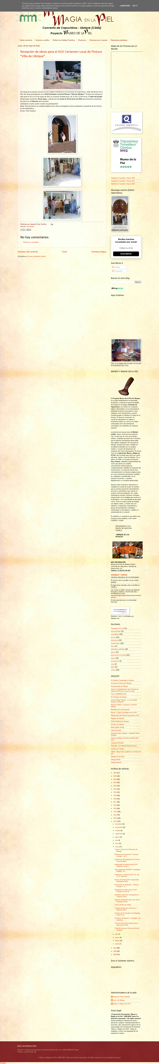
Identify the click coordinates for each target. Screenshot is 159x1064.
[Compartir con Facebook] (28, 230)
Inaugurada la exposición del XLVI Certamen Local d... (126, 865)
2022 (115, 786)
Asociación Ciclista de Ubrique (121, 683)
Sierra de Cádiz (116, 730)
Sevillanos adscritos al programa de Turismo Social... (127, 895)
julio (116, 840)
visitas (113, 670)
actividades (30, 226)
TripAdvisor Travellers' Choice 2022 (123, 178)
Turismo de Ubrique (117, 749)
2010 (115, 948)
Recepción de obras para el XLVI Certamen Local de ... (126, 890)
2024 (115, 779)
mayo (117, 847)
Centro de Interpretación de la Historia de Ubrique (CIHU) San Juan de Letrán (125, 690)
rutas (112, 664)
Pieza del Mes (116, 631)
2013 (115, 815)
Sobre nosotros (26, 40)
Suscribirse (126, 254)
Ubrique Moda (115, 759)
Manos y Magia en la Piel (121, 1004)
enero (117, 944)
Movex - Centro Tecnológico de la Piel (124, 712)
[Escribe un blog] (23, 230)
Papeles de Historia (117, 718)
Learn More (125, 6)
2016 (115, 805)
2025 (115, 776)
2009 (115, 951)
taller (112, 667)
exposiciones (115, 643)
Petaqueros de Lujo (117, 628)
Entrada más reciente (28, 252)
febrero (117, 940)
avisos (113, 637)
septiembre (119, 834)
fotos (112, 646)
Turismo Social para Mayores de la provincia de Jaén (126, 924)
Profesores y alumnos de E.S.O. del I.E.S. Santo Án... (127, 875)
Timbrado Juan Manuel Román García (124, 746)
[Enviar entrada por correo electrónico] (51, 224)
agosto (117, 837)
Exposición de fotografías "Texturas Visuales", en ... (127, 885)
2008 (115, 954)
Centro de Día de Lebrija (123, 905)
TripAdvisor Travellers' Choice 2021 (123, 181)
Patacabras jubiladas (119, 40)
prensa (113, 658)
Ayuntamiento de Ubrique (119, 686)
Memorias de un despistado (120, 709)
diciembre (118, 824)
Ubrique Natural (116, 762)
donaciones (115, 640)
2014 (115, 811)
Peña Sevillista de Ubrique (120, 721)
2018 (115, 799)
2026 (115, 773)
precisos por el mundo (118, 655)
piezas (113, 652)
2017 (115, 802)
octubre (118, 830)
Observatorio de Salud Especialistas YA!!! (125, 715)
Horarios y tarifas (42, 40)
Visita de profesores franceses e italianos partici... (126, 909)
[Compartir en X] (26, 230)
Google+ (3, 1063)
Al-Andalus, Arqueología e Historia (122, 680)
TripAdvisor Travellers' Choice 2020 (123, 184)
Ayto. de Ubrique (119, 1000)
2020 (115, 792)
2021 (115, 789)
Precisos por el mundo (98, 40)
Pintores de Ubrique (117, 724)
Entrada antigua (98, 252)
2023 (115, 782)
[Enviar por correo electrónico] (21, 230)
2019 (115, 795)
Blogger (117, 1057)
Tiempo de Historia (117, 743)
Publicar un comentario (31, 242)
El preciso (82, 40)
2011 (115, 821)
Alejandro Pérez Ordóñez (121, 997)
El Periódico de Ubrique (119, 697)
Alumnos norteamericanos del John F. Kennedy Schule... (127, 900)
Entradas (117, 267)
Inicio (64, 252)
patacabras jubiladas (118, 649)
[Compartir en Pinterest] (30, 230)
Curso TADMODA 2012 (118, 694)
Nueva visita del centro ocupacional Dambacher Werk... (127, 880)
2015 (115, 808)
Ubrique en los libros (118, 756)
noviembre (119, 827)
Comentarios (118, 271)
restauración (115, 661)
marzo (117, 937)
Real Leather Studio (117, 727)
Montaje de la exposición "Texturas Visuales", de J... (126, 855)
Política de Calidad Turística (64, 40)
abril (116, 934)
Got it (135, 6)
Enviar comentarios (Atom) (37, 256)
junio (117, 843)
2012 (115, 818)
